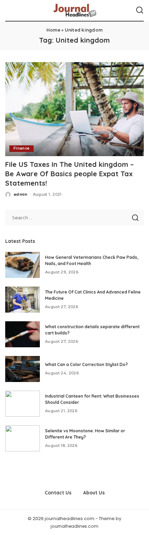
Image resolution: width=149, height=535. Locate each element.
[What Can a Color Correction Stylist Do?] (22, 369)
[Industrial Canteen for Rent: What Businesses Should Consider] (22, 404)
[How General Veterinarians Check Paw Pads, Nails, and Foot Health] (22, 265)
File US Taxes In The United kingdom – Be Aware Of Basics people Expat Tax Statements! (69, 173)
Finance (21, 148)
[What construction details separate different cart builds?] (22, 334)
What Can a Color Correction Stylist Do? (86, 364)
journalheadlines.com (74, 526)
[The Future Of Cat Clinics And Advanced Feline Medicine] (22, 300)
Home (53, 30)
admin (21, 194)
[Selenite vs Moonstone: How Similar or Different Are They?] (22, 438)
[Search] (139, 10)
